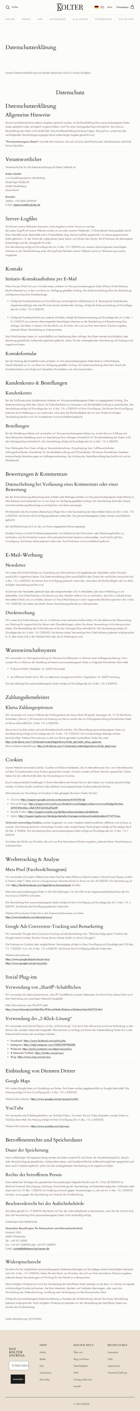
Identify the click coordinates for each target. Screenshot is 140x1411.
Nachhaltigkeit (81, 1366)
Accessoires (58, 19)
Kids (40, 19)
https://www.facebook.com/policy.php (45, 1041)
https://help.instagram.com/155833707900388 (49, 1045)
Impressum (113, 1352)
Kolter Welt (127, 19)
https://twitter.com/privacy (49, 1053)
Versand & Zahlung (117, 1372)
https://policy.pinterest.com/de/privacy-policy (47, 1049)
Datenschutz (114, 1366)
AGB (110, 1359)
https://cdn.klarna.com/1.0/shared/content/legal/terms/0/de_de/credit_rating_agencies (53, 742)
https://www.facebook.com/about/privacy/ (28, 917)
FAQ (76, 1372)
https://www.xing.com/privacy (34, 1057)
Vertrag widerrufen (83, 1379)
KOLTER (85, 1404)
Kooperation (103, 19)
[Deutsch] (96, 7)
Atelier (10, 19)
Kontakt (77, 1386)
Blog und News (81, 1359)
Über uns (78, 1352)
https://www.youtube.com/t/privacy (50, 1126)
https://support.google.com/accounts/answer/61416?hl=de (53, 799)
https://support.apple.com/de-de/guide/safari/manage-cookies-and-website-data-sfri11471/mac (69, 816)
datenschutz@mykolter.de (26, 205)
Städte (26, 19)
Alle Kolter (80, 19)
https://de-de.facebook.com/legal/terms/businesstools (41, 885)
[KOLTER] (70, 7)
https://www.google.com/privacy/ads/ (26, 963)
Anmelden (18, 1379)
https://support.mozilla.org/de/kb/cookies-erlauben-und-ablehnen (63, 812)
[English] (102, 7)
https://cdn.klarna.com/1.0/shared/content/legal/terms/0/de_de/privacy (76, 746)
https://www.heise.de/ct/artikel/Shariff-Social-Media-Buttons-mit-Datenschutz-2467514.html (53, 1009)
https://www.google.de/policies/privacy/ (27, 959)
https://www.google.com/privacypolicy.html (54, 1099)
